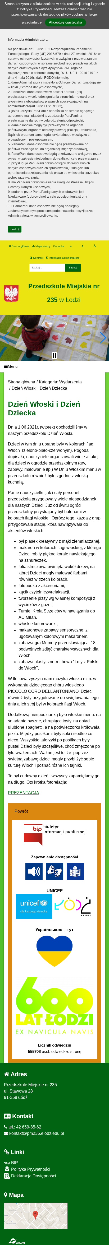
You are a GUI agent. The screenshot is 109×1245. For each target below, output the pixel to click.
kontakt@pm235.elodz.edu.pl (36, 1133)
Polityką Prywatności (36, 9)
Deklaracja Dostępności (33, 1176)
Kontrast (37, 257)
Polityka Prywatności (30, 1169)
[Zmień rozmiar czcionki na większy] (82, 246)
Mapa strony (43, 246)
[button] (6, 337)
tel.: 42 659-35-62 (24, 1127)
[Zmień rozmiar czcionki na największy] (94, 246)
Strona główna (20, 246)
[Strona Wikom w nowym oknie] (16, 1241)
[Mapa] (35, 1215)
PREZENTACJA (23, 793)
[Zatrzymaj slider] (54, 355)
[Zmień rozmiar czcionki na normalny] (70, 246)
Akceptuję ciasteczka (65, 22)
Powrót (21, 811)
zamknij (14, 229)
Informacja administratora (63, 257)
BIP (14, 1162)
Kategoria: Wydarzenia (60, 382)
